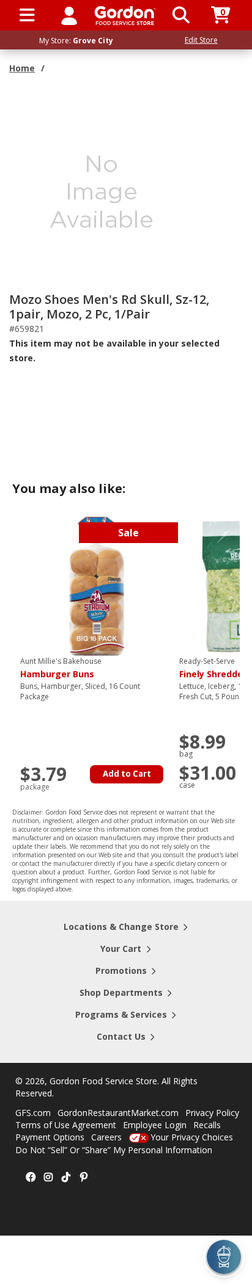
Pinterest (84, 1177)
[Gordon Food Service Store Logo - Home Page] (125, 15)
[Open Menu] (27, 15)
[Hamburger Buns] (96, 585)
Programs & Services (121, 1014)
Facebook (30, 1177)
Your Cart (120, 948)
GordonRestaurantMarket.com (118, 1112)
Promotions (121, 970)
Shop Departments (121, 992)
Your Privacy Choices (191, 1137)
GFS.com (33, 1112)
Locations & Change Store (121, 926)
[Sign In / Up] (69, 15)
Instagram (48, 1177)
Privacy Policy (212, 1112)
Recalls (207, 1125)
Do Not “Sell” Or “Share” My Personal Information (113, 1150)
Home (22, 68)
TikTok (66, 1177)
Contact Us (121, 1036)
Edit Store (201, 40)
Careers (106, 1137)
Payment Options (49, 1137)
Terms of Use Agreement (65, 1125)
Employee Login (155, 1125)
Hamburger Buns (61, 668)
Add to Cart (127, 773)
